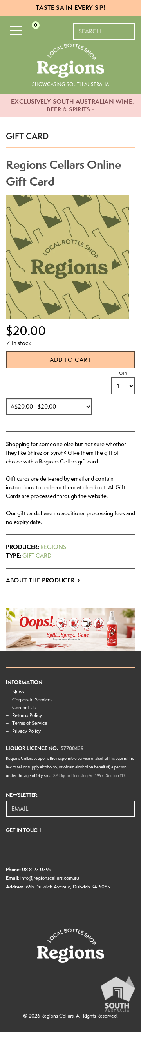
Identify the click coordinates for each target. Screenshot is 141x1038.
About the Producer (40, 580)
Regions (53, 547)
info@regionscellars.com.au (49, 878)
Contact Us (24, 707)
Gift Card (36, 556)
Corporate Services (32, 699)
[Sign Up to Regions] (129, 804)
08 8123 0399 (36, 869)
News (18, 691)
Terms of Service (29, 723)
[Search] (129, 27)
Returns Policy (27, 715)
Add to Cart (70, 360)
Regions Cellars (57, 1015)
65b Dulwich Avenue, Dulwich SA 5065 (68, 886)
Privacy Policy (26, 731)
